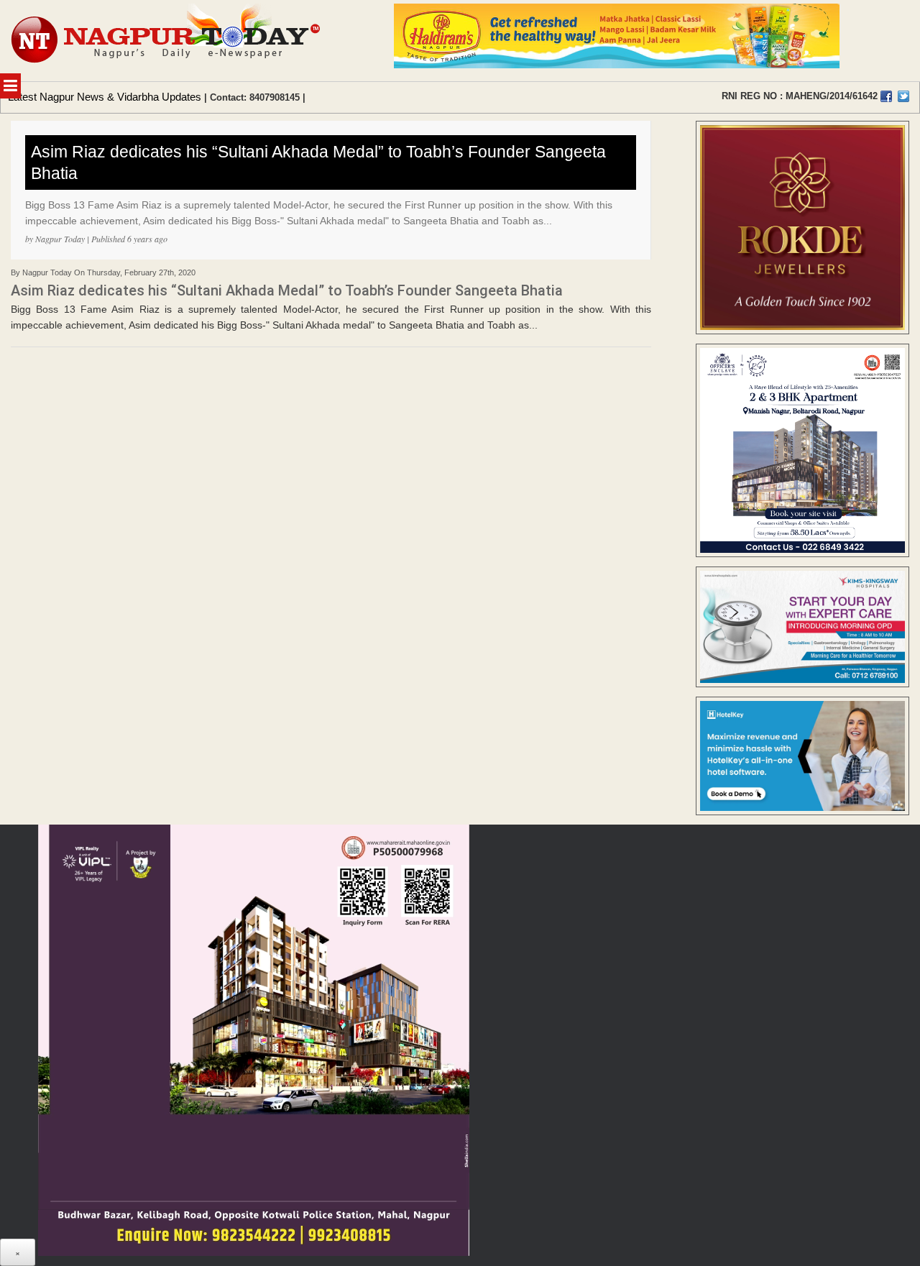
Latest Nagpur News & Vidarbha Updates (104, 97)
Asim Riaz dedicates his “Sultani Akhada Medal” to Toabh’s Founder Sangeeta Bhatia (318, 162)
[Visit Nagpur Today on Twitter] (903, 96)
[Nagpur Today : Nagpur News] (167, 41)
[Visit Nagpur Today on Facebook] (886, 96)
